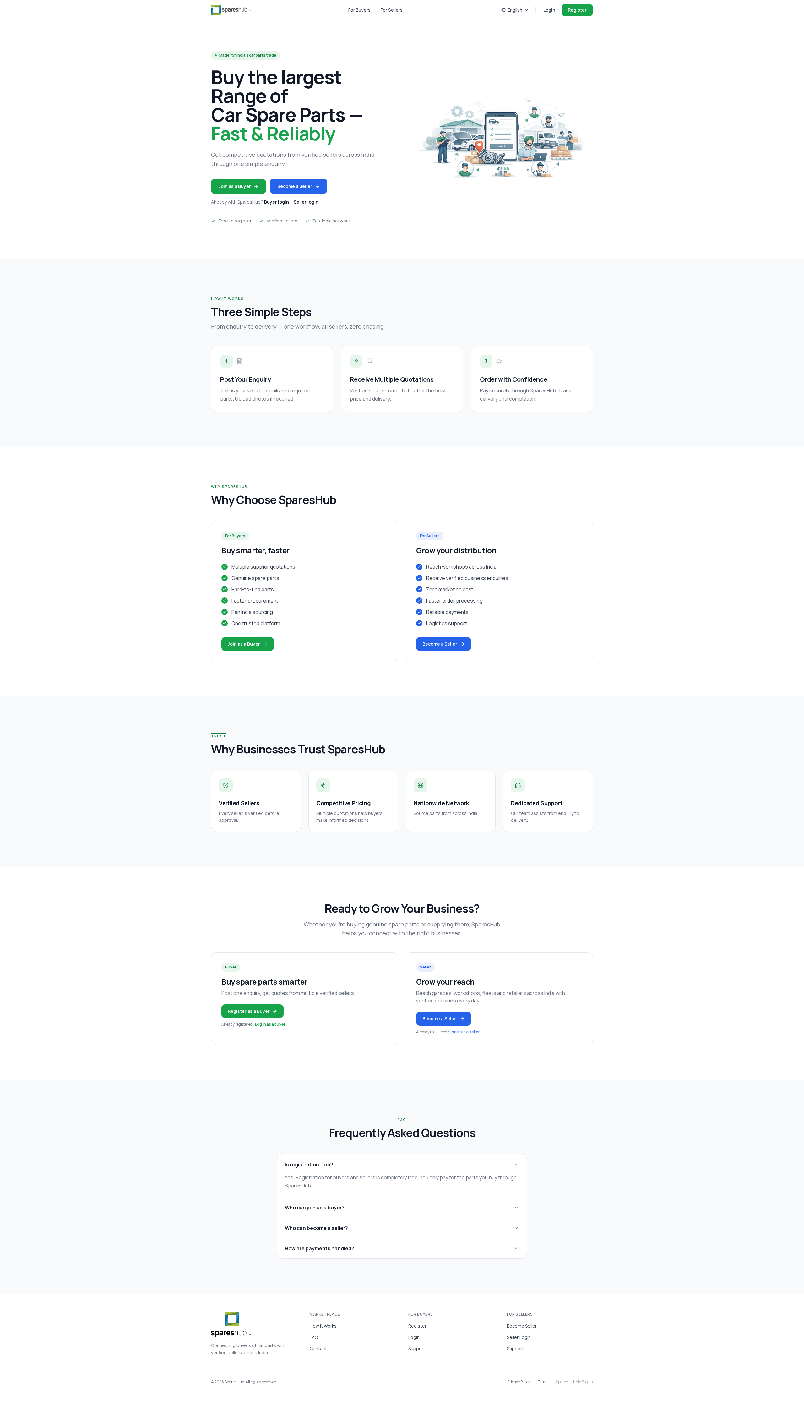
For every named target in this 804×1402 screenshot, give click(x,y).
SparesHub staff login (574, 1381)
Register (577, 10)
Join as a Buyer (235, 186)
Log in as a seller (465, 1031)
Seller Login (519, 1337)
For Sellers (392, 10)
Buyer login (276, 202)
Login (549, 10)
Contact (318, 1348)
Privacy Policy (518, 1381)
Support (416, 1348)
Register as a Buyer (249, 1011)
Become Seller (522, 1326)
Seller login (306, 202)
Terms (543, 1381)
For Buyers (359, 10)
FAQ (314, 1337)
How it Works (323, 1326)
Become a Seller (294, 186)
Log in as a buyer (270, 1024)
